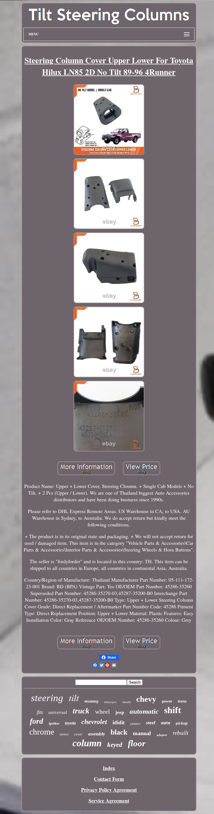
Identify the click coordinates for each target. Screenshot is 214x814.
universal (57, 712)
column (87, 743)
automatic (144, 711)
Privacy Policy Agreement (109, 789)
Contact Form (109, 779)
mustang (91, 701)
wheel (102, 711)
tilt (74, 697)
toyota (70, 723)
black (119, 732)
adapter (162, 735)
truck (81, 711)
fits (40, 712)
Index (109, 768)
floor (136, 743)
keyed (114, 744)
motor (64, 734)
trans (182, 701)
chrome (41, 731)
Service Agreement (109, 800)
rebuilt (180, 733)
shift (172, 710)
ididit (119, 722)
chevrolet (94, 721)
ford (36, 721)
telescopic (110, 702)
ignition (54, 723)
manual (142, 733)
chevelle (126, 702)
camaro (135, 723)
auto (165, 722)
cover (78, 734)
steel (150, 722)
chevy (146, 698)
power (167, 701)
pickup (182, 723)
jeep (119, 712)
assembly (96, 734)
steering (47, 697)
